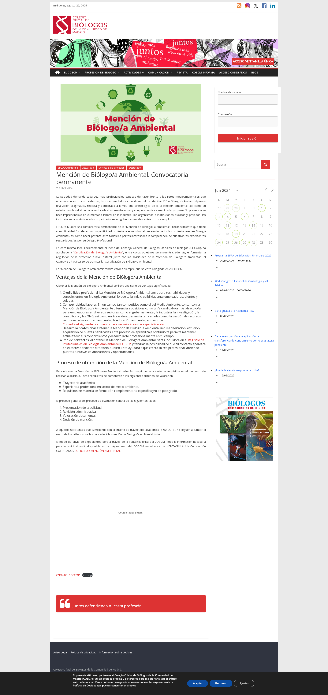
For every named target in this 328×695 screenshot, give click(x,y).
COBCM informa (203, 72)
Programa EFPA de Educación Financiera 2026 (242, 255)
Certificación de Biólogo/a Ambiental (98, 252)
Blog (254, 72)
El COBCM (70, 72)
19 (236, 234)
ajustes (131, 685)
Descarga (87, 575)
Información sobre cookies (115, 652)
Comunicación (158, 72)
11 (227, 225)
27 (244, 243)
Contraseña (225, 114)
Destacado (135, 167)
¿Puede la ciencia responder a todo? (236, 370)
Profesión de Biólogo (100, 72)
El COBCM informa (68, 167)
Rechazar (221, 683)
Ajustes (244, 683)
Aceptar (197, 683)
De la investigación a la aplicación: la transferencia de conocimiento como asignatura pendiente (244, 340)
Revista (182, 72)
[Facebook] (262, 7)
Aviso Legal (60, 652)
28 (227, 208)
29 (236, 208)
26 (236, 243)
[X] (254, 7)
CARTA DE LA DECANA (68, 575)
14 (253, 225)
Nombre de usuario (229, 92)
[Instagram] (245, 7)
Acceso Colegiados (233, 72)
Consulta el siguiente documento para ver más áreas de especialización (113, 324)
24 (219, 243)
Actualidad (88, 167)
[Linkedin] (270, 7)
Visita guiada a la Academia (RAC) (234, 310)
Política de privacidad (83, 652)
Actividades (132, 72)
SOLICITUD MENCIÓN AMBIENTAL (98, 451)
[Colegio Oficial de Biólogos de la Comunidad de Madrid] (80, 18)
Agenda (220, 177)
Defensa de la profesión (112, 167)
